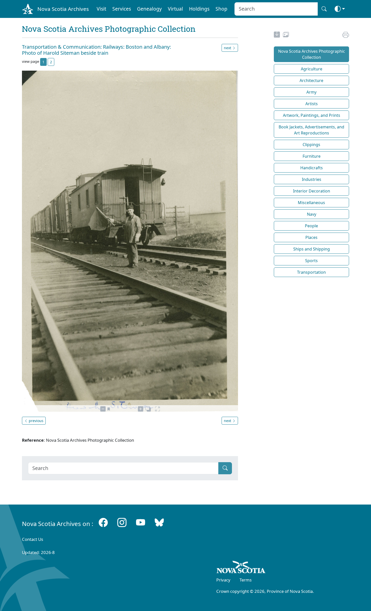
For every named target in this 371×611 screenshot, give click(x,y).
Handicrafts (311, 168)
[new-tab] (277, 35)
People (311, 226)
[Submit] (225, 468)
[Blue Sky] (159, 522)
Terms (246, 580)
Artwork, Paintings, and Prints (311, 115)
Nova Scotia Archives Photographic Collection (311, 54)
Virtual (175, 8)
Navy (311, 214)
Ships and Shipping (311, 249)
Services (121, 8)
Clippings (311, 144)
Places (311, 237)
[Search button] (324, 9)
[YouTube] (140, 522)
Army (311, 92)
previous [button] (35, 420)
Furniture (312, 156)
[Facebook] (103, 522)
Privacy (223, 580)
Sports (311, 260)
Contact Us (32, 539)
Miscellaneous (311, 202)
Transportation (311, 272)
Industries (311, 179)
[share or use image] (286, 35)
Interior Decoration (311, 191)
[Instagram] (121, 522)
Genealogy (149, 8)
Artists (311, 103)
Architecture (311, 80)
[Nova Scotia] (241, 568)
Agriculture (311, 69)
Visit (101, 8)
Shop (221, 8)
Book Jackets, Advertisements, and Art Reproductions (311, 130)
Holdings (199, 8)
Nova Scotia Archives (63, 8)
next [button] (228, 47)
